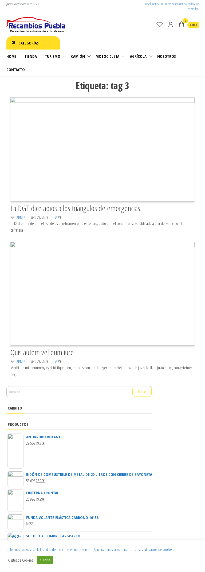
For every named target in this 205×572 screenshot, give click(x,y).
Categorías (28, 43)
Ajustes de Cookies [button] (20, 560)
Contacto (15, 69)
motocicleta (107, 56)
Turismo (52, 56)
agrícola (138, 56)
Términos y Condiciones (173, 4)
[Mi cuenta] (170, 24)
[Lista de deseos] (159, 24)
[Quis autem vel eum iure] (102, 293)
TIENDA (31, 56)
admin (21, 217)
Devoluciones (152, 4)
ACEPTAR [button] (45, 559)
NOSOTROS (166, 56)
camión (78, 56)
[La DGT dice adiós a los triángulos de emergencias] (102, 148)
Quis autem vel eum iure (42, 352)
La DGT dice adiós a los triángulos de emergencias (75, 208)
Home (11, 56)
